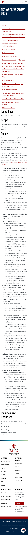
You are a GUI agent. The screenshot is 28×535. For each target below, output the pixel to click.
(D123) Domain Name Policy (9, 89)
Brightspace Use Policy (8, 108)
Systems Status (19, 480)
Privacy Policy (22, 525)
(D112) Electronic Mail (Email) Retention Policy (12, 76)
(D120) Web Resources (8, 80)
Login (21, 531)
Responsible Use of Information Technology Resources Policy (14, 30)
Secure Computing (6, 493)
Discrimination (15, 525)
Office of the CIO (5, 461)
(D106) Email (22, 60)
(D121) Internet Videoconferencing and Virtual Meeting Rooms (12, 85)
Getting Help (18, 470)
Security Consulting (6, 496)
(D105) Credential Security (9, 60)
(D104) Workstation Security (9, 56)
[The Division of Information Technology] (2, 2)
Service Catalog (19, 463)
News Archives (5, 464)
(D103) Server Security (8, 53)
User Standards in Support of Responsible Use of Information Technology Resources (13, 36)
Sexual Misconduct (14, 528)
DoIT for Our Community (4, 483)
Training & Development (18, 475)
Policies (4, 25)
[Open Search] (22, 2)
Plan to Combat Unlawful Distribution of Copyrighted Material (13, 94)
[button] (23, 530)
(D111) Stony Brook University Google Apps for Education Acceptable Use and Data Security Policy (13, 69)
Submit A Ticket (19, 503)
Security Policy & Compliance (5, 501)
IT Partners (4, 478)
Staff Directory (5, 475)
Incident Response (6, 506)
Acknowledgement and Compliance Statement (11, 103)
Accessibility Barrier (6, 525)
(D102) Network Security (8, 49)
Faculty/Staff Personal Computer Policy (13, 99)
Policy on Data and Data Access (10, 40)
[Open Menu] (26, 2)
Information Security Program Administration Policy (10, 45)
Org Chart (3, 471)
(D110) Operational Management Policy (12, 63)
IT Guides (17, 467)
